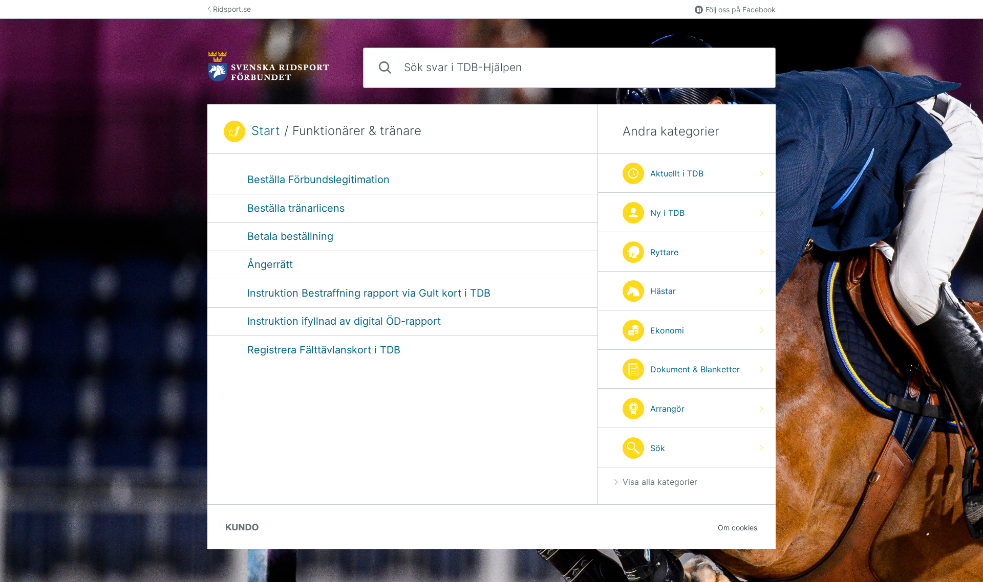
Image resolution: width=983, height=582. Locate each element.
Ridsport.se (232, 9)
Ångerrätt (270, 264)
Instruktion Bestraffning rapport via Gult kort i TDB (368, 293)
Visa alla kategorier (660, 482)
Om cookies (737, 527)
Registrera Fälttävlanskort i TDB (323, 350)
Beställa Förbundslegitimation (318, 179)
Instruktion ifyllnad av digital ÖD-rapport (344, 321)
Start (265, 131)
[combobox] (569, 67)
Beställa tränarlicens (296, 208)
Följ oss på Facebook (741, 9)
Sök (750, 67)
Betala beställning (290, 236)
